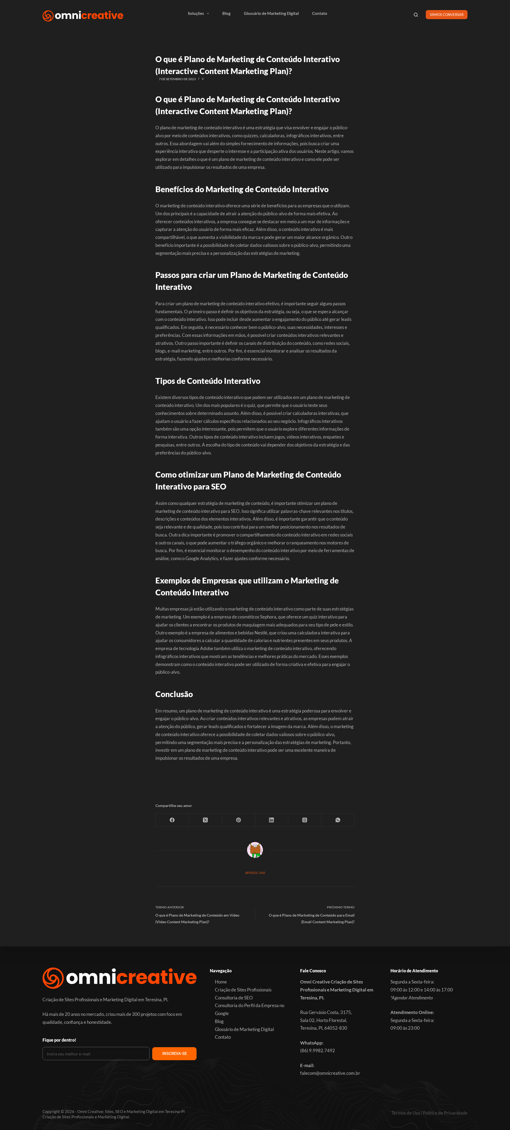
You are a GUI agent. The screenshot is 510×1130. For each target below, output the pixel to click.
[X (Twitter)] (205, 820)
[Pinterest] (238, 820)
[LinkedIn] (271, 820)
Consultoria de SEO (234, 997)
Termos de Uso (406, 1113)
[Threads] (304, 820)
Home (221, 982)
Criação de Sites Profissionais (243, 989)
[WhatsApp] (338, 820)
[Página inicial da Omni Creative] (82, 16)
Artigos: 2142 (255, 872)
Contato (319, 13)
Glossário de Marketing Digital (271, 13)
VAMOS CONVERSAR (447, 14)
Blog (226, 13)
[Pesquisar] (416, 15)
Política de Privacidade (445, 1113)
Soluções (196, 13)
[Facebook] (172, 820)
